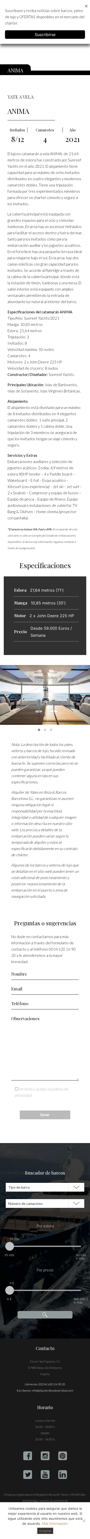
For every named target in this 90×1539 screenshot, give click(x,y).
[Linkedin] (62, 1474)
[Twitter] (27, 1474)
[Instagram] (45, 1455)
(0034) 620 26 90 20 (51, 1384)
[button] (39, 729)
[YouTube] (45, 1474)
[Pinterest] (62, 1455)
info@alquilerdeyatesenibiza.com (53, 1390)
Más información (55, 1523)
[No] (83, 1520)
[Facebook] (27, 1455)
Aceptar (45, 1531)
